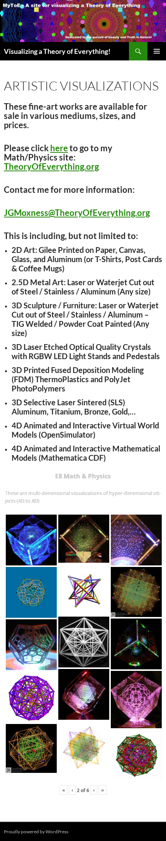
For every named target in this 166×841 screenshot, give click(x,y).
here (59, 148)
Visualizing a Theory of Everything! (57, 51)
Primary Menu (156, 51)
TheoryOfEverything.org (51, 166)
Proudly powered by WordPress (36, 831)
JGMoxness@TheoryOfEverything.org (77, 212)
